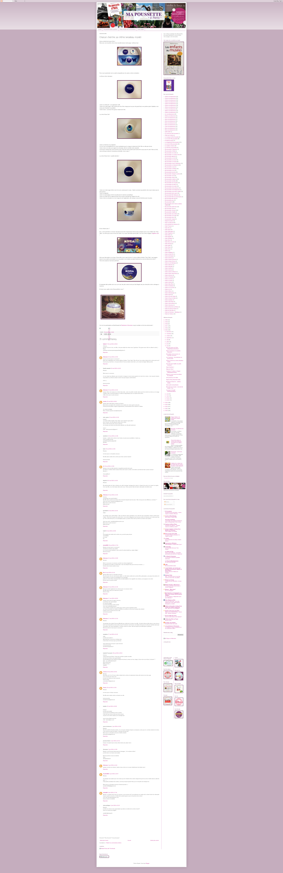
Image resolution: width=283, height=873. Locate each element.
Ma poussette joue (169, 200)
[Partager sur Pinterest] (110, 334)
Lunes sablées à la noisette (171, 531)
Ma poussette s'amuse (170, 210)
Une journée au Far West (172, 377)
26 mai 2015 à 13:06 (109, 466)
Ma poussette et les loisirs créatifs (173, 191)
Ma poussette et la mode (171, 186)
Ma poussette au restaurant (171, 165)
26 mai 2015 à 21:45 (113, 586)
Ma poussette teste (169, 217)
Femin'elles (168, 546)
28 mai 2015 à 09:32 (117, 653)
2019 (166, 321)
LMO (166, 564)
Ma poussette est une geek (171, 182)
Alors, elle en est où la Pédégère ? (172, 608)
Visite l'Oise (167, 247)
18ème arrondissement (170, 110)
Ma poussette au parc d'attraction (173, 163)
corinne (105, 671)
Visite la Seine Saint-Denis (171, 273)
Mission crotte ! (168, 620)
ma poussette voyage (170, 219)
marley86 (105, 792)
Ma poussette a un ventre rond (172, 154)
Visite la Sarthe (168, 268)
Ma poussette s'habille (170, 212)
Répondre (105, 352)
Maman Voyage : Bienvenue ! (172, 584)
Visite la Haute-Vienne (170, 261)
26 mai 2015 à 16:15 (113, 510)
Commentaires (169, 504)
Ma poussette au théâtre (170, 168)
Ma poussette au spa (170, 166)
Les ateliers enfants (169, 145)
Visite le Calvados (169, 285)
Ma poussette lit (168, 202)
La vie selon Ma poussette (171, 138)
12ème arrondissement (170, 100)
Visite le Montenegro (170, 292)
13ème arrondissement (170, 101)
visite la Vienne (168, 282)
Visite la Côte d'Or (169, 254)
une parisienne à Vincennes (172, 626)
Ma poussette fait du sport (171, 193)
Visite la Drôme (168, 257)
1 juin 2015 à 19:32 (116, 726)
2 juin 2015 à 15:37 (113, 773)
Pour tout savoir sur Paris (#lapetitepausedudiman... (172, 348)
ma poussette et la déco (170, 184)
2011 (166, 408)
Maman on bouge (169, 579)
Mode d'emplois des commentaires (128, 29)
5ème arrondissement (170, 122)
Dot (104, 572)
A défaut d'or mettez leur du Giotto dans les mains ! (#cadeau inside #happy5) (177, 464)
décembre (168, 331)
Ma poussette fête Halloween (171, 195)
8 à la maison (168, 511)
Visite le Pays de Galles (170, 298)
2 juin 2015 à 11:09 (112, 749)
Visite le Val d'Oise (169, 301)
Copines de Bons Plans (171, 524)
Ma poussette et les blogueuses (172, 189)
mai (167, 345)
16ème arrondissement (170, 107)
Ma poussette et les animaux (171, 188)
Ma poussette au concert (171, 159)
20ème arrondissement (170, 115)
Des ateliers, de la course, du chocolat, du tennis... (173, 354)
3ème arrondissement (170, 119)
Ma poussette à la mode (170, 152)
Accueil (99, 29)
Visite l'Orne (168, 248)
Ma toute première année (170, 565)
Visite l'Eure (167, 240)
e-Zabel (167, 538)
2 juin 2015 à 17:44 (112, 792)
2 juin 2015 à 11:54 (112, 765)
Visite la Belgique (169, 252)
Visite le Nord (168, 294)
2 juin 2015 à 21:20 (115, 805)
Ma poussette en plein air (171, 179)
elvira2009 (105, 545)
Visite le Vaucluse (169, 305)
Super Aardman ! (170, 367)
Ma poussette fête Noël (170, 198)
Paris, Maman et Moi (170, 600)
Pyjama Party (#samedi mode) (173, 379)
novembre (168, 333)
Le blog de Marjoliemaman (171, 561)
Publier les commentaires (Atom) (113, 842)
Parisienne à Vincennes (127, 325)
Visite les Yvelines (169, 313)
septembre (169, 337)
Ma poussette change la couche (172, 173)
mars (167, 396)
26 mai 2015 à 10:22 (113, 390)
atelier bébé (167, 131)
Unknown (105, 356)
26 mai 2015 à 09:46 (112, 344)
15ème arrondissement (170, 105)
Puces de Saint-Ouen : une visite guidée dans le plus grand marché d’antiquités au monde (172, 602)
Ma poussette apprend (170, 156)
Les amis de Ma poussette (171, 144)
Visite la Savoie (168, 270)
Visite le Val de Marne (170, 303)
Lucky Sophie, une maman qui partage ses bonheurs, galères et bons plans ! (173, 569)
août (167, 339)
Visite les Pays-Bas (169, 310)
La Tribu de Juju (169, 551)
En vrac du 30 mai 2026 (170, 562)
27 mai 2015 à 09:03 (113, 598)
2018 (166, 323)
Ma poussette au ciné (170, 158)
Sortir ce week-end (169, 222)
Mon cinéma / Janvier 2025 (171, 517)
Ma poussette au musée (170, 161)
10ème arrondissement (170, 96)
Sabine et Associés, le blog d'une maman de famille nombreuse (173, 606)
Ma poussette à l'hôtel (170, 151)
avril (167, 394)
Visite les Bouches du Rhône (171, 306)
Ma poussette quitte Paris (171, 206)
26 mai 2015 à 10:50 (112, 401)
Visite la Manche (169, 264)
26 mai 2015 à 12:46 (110, 448)
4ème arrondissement (170, 121)
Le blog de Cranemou (170, 556)
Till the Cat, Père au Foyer (171, 619)
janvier (168, 400)
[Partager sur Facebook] (109, 334)
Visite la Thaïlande (169, 277)
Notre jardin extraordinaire (172, 384)
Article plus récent (104, 840)
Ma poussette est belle (170, 181)
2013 (166, 404)
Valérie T (105, 344)
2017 (166, 325)
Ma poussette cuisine (170, 177)
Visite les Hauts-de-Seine (171, 308)
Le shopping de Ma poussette (172, 142)
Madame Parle (168, 575)
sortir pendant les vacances (171, 224)
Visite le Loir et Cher (169, 287)
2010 (166, 410)
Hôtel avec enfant (169, 135)
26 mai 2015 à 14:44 (113, 494)
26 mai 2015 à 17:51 (113, 545)
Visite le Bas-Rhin (169, 284)
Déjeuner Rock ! (170, 369)
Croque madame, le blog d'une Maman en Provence (172, 529)
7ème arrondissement (170, 126)
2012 (166, 406)
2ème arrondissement (170, 117)
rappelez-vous (155, 233)
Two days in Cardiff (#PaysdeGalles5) (171, 391)
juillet (167, 341)
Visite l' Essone (168, 226)
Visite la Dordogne (169, 256)
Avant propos (141, 29)
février (168, 398)
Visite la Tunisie (168, 278)
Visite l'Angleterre (169, 233)
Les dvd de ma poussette (171, 147)
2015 (166, 329)
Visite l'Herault (168, 243)
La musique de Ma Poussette (172, 137)
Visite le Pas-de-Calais (170, 296)
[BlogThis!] (106, 334)
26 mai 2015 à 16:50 (111, 530)
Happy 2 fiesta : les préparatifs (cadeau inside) (175, 418)
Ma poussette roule (169, 208)
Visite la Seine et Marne (170, 271)
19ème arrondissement (170, 112)
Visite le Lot (167, 289)
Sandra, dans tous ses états (172, 610)
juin (167, 343)
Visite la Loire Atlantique (170, 263)
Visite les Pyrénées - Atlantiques (172, 312)
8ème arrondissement (170, 128)
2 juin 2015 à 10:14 (115, 740)
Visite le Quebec (169, 299)
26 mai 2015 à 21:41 (110, 572)
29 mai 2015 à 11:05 (111, 687)
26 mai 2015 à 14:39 (113, 480)
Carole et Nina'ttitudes (170, 516)
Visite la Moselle (168, 266)
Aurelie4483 (106, 773)
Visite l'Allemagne (169, 231)
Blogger (147, 863)
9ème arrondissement (170, 130)
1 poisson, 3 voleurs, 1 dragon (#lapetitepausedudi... (173, 371)
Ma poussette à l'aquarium (171, 149)
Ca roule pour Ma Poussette (171, 133)
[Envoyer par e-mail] (104, 334)
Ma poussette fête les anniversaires (173, 196)
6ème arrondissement (170, 124)
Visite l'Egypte (168, 236)
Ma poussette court (169, 175)
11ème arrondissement (170, 98)
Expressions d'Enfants (171, 543)
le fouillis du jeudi (169, 140)
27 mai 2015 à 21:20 (113, 634)
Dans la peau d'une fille (171, 533)
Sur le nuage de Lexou (171, 615)
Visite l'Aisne (168, 229)
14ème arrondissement (170, 103)
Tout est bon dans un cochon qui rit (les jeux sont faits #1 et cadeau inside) (176, 442)
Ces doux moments (170, 519)
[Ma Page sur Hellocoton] (170, 638)
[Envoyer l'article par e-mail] (101, 334)
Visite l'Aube (168, 234)
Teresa (104, 687)
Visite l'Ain (167, 227)
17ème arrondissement (170, 108)
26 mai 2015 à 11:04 (114, 417)
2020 (166, 319)
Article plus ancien (154, 840)
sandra (104, 401)
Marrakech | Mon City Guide (171, 623)
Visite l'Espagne (168, 238)
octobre (168, 335)
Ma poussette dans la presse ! (111, 29)
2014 (166, 402)
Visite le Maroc (168, 291)
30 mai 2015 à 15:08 (112, 706)
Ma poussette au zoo (170, 170)
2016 (166, 327)
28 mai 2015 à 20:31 (112, 671)
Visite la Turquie (168, 280)
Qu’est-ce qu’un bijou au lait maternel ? (173, 616)
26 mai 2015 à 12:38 (113, 436)
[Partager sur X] (107, 334)
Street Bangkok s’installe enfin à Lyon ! (173, 544)
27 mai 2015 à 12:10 (113, 618)
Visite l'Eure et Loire (169, 241)
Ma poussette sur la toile (170, 215)
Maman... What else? (170, 589)
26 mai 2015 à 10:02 (113, 356)
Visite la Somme (168, 275)
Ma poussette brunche (170, 172)
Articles (167, 501)
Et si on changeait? (169, 590)
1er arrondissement (169, 114)
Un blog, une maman (170, 622)
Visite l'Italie (167, 245)
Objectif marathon (169, 220)
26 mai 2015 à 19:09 (113, 558)
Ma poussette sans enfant (171, 213)
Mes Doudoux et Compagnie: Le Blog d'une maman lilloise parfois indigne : (173, 594)
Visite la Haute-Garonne (170, 259)
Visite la (167, 250)
